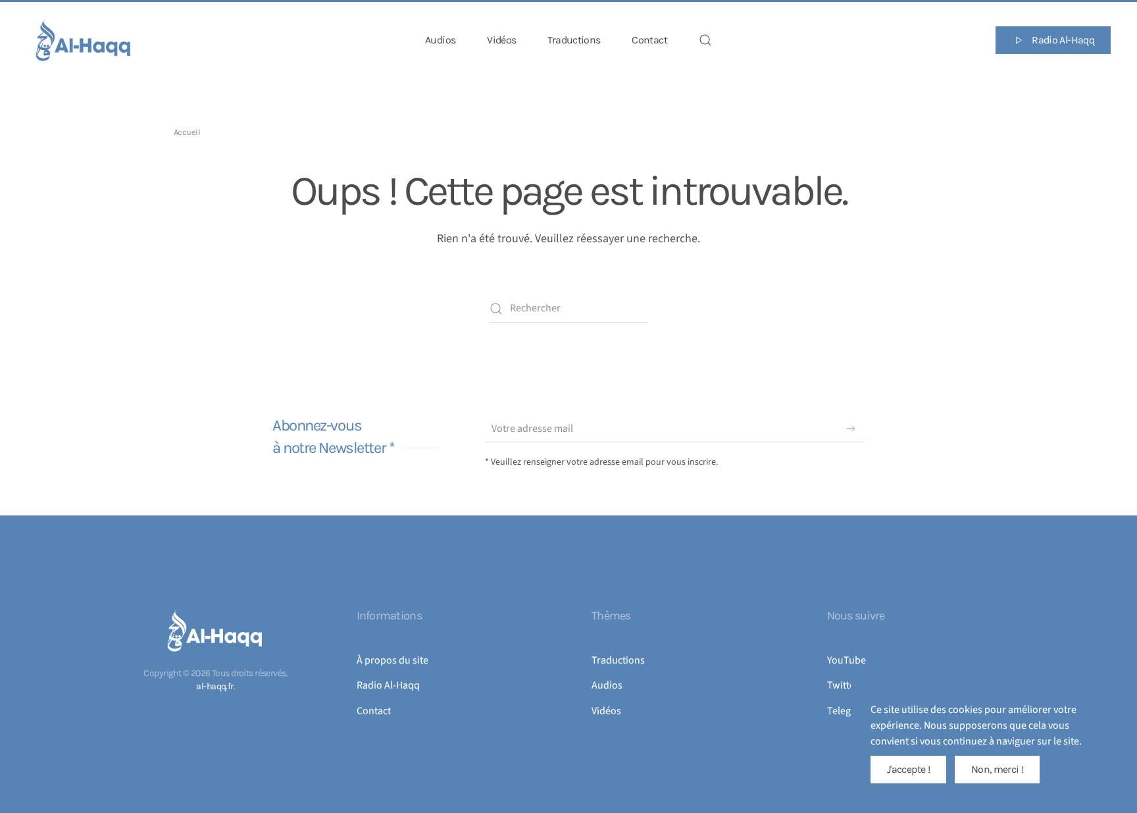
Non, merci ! (997, 769)
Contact (649, 40)
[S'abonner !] (851, 428)
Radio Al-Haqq (1063, 40)
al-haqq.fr (214, 686)
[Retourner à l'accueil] (84, 40)
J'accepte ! (908, 769)
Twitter (843, 685)
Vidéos (501, 40)
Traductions (573, 40)
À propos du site (392, 660)
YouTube (846, 660)
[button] (705, 40)
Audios (440, 40)
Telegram (848, 711)
